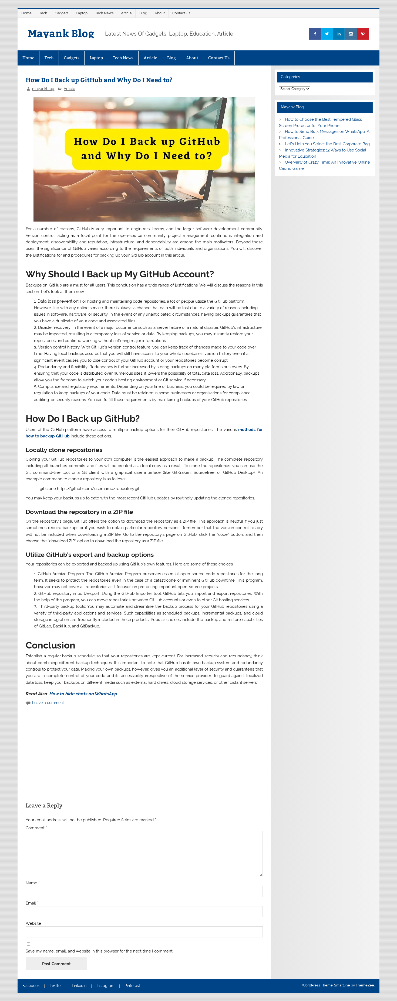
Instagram (106, 986)
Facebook (30, 986)
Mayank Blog (61, 33)
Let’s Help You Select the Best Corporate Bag (327, 143)
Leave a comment (48, 702)
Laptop (82, 13)
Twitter (56, 986)
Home (26, 13)
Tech (43, 13)
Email (32, 903)
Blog (143, 13)
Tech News (104, 13)
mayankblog (43, 89)
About (160, 13)
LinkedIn (79, 986)
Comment (36, 828)
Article (126, 13)
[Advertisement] (144, 754)
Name (33, 883)
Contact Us (181, 13)
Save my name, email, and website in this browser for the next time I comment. (99, 951)
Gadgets (61, 13)
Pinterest (132, 986)
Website (33, 923)
